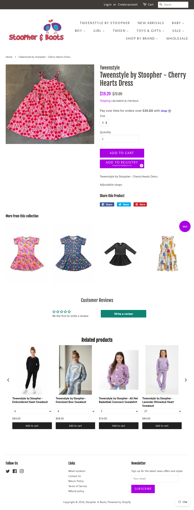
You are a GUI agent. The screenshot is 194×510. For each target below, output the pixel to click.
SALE (177, 31)
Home (9, 57)
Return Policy (76, 481)
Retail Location (76, 471)
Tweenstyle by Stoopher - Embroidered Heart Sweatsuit (30, 400)
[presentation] (8, 380)
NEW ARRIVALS (151, 23)
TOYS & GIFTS (149, 31)
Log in (108, 4)
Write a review (123, 314)
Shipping (105, 100)
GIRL (97, 31)
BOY (79, 31)
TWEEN (120, 31)
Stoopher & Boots (96, 502)
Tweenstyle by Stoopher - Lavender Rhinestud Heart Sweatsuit (158, 402)
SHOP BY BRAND (141, 39)
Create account (128, 4)
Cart (151, 4)
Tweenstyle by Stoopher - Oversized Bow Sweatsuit (71, 400)
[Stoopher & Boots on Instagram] (22, 472)
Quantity (105, 132)
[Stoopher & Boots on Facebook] (15, 472)
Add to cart (32, 425)
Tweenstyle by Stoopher (105, 23)
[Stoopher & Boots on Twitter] (8, 472)
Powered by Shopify (119, 502)
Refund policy (76, 491)
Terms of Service (77, 486)
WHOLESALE (177, 39)
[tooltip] (141, 165)
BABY (177, 23)
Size (102, 116)
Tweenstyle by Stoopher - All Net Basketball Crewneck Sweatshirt (118, 400)
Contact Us (74, 476)
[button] (122, 164)
